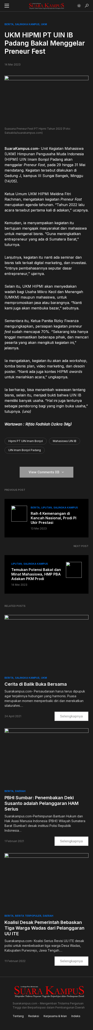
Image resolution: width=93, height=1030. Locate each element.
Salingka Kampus (27, 24)
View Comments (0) (44, 472)
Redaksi (33, 1016)
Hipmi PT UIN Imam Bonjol (25, 441)
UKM (44, 24)
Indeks (75, 1016)
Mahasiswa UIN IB (64, 441)
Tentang (18, 1016)
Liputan (46, 507)
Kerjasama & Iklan (55, 1016)
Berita (9, 24)
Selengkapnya (71, 716)
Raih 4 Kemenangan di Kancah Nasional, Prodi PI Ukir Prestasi (53, 518)
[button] (7, 5)
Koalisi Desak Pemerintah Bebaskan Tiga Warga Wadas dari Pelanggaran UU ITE (44, 928)
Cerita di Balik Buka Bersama (36, 684)
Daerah (20, 791)
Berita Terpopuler (28, 915)
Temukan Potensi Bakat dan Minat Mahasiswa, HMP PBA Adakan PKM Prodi (36, 574)
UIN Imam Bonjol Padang (24, 450)
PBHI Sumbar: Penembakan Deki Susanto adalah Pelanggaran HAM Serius (42, 803)
